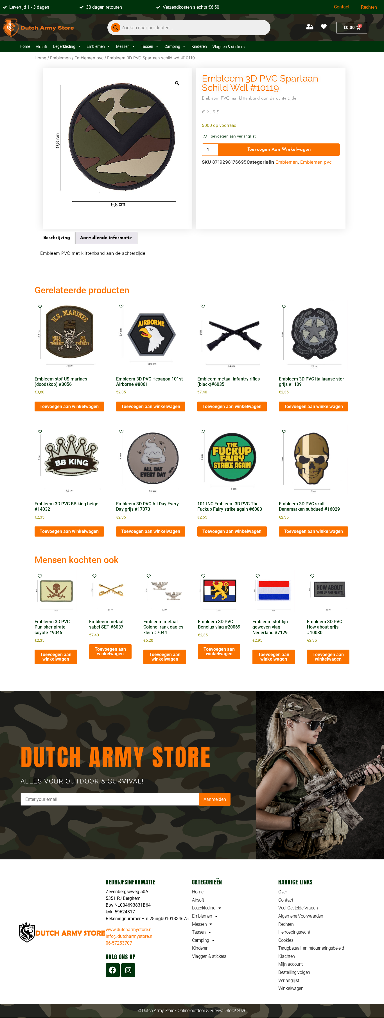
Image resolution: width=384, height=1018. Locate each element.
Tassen (147, 46)
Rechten (369, 7)
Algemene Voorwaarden (300, 916)
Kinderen (199, 46)
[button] (229, 135)
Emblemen (96, 46)
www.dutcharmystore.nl (129, 929)
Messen (123, 46)
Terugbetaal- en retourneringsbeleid (311, 948)
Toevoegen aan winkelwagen (279, 149)
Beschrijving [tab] (56, 238)
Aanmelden (215, 799)
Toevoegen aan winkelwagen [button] (69, 406)
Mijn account (290, 964)
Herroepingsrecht (294, 932)
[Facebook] (113, 970)
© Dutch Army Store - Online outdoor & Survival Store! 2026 (192, 1010)
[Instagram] (128, 970)
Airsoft (198, 900)
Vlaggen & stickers (209, 956)
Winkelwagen (290, 988)
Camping (172, 46)
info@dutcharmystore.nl (129, 936)
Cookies (285, 940)
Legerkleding (64, 46)
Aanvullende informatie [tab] (106, 238)
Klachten (286, 956)
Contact (341, 7)
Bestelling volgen (294, 972)
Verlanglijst (288, 980)
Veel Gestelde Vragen (298, 908)
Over (282, 892)
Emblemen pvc (88, 57)
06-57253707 (119, 943)
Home (25, 46)
